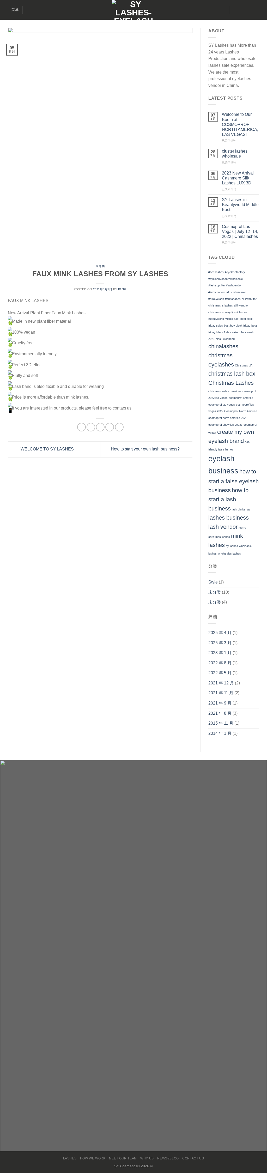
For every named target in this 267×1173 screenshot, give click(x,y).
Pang (122, 289)
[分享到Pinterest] (109, 427)
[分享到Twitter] (91, 427)
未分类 (100, 266)
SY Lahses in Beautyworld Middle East (240, 204)
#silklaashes (233, 298)
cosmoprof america (241, 397)
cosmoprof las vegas (221, 404)
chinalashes (223, 346)
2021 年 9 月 (220, 703)
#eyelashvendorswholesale (225, 278)
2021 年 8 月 (220, 713)
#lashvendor (234, 285)
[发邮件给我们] (249, 10)
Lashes (70, 1158)
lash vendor (223, 527)
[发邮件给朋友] (100, 427)
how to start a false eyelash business (233, 481)
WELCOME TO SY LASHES (47, 449)
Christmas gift (243, 365)
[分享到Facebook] (81, 427)
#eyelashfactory (235, 272)
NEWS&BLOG (168, 1158)
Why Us (147, 1158)
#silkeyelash (216, 298)
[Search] (29, 10)
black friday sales (227, 332)
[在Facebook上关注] (235, 10)
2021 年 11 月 (220, 693)
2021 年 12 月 (221, 683)
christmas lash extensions (224, 391)
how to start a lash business (228, 499)
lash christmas (241, 509)
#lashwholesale (236, 292)
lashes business (228, 517)
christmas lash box (231, 373)
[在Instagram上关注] (242, 10)
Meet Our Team (123, 1158)
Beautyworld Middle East (223, 318)
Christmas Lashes (231, 383)
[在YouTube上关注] (255, 10)
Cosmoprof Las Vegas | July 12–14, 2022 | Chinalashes (240, 231)
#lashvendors (217, 292)
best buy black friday (237, 325)
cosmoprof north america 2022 (227, 417)
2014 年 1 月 (220, 733)
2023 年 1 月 (220, 653)
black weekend (225, 338)
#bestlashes (216, 272)
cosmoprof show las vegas (225, 424)
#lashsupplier (216, 285)
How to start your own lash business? (146, 449)
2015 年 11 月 (220, 723)
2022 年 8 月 (220, 663)
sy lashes (232, 546)
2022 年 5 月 (220, 673)
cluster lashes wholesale (234, 153)
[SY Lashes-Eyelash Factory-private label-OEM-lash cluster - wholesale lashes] (133, 10)
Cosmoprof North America (240, 411)
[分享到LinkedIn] (119, 427)
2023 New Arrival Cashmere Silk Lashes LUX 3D (238, 178)
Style (213, 582)
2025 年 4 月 (220, 632)
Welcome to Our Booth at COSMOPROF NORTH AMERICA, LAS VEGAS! (240, 124)
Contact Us (193, 1158)
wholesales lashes (229, 553)
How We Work (93, 1158)
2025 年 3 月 (220, 643)
